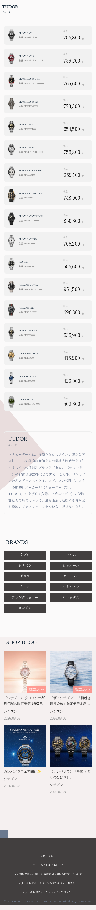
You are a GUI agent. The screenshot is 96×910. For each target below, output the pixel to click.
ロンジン (25, 607)
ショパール (71, 565)
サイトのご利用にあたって (48, 865)
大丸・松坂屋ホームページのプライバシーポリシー (48, 883)
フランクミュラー (25, 597)
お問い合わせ (48, 856)
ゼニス (25, 575)
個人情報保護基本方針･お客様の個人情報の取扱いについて (48, 874)
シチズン (25, 565)
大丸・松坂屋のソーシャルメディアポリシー (48, 892)
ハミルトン (71, 586)
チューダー (71, 575)
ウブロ (25, 554)
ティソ (25, 586)
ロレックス (71, 597)
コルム (71, 554)
